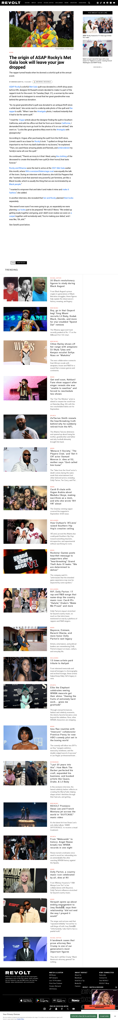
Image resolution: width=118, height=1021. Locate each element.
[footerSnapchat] (56, 1010)
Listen (40, 2)
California (66, 123)
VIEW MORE (97, 67)
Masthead (78, 978)
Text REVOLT (104, 981)
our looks (21, 210)
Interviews (54, 762)
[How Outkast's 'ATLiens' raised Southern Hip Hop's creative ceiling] (25, 531)
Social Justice (49, 2)
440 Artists (53, 989)
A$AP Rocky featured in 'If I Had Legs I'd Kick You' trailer (97, 36)
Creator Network (55, 986)
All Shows (52, 975)
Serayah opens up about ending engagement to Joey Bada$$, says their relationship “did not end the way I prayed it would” (63, 908)
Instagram (98, 3)
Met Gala (33, 87)
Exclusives (59, 2)
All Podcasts (53, 978)
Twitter (111, 3)
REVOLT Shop (104, 983)
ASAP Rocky (21, 263)
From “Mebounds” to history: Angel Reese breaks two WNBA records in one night (61, 843)
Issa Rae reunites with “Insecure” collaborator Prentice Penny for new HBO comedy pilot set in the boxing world (63, 734)
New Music (54, 308)
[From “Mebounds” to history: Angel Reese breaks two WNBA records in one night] (25, 848)
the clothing (61, 156)
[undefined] (97, 25)
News (66, 2)
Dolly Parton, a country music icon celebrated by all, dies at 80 (62, 874)
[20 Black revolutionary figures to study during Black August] (25, 289)
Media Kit (78, 983)
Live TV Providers (55, 981)
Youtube (114, 3)
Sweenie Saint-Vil (17, 82)
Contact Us (103, 978)
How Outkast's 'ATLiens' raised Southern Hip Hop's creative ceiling (63, 525)
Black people (15, 184)
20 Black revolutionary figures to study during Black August (62, 283)
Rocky (37, 141)
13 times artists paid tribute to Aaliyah (61, 662)
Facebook (107, 3)
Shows (27, 2)
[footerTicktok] (50, 1010)
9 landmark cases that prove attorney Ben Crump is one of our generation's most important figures (62, 946)
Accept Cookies (104, 1016)
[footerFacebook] (62, 1010)
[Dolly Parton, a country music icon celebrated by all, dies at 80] (25, 880)
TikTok (101, 3)
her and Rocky (49, 198)
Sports (53, 415)
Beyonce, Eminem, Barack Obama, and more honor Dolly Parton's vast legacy (61, 634)
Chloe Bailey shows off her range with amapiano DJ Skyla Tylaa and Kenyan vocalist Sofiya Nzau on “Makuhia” (63, 349)
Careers (77, 986)
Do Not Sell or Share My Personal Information (84, 1016)
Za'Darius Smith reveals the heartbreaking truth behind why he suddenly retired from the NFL (63, 422)
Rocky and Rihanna (17, 168)
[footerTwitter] (68, 1010)
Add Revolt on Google (43, 81)
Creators (73, 2)
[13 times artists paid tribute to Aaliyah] (25, 669)
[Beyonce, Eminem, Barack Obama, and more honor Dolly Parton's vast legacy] (25, 639)
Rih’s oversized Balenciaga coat (40, 171)
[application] (99, 999)
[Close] (115, 1016)
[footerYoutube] (73, 1010)
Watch (34, 2)
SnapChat (104, 3)
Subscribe (82, 2)
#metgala (41, 111)
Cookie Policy (20, 1019)
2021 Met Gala (58, 168)
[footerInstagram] (44, 1010)
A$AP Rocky (14, 87)
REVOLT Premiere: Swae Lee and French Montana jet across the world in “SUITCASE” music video (63, 811)
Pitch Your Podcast (55, 983)
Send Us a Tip (79, 981)
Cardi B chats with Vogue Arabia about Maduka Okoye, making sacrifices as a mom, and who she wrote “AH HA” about (63, 496)
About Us (78, 975)
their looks (68, 198)
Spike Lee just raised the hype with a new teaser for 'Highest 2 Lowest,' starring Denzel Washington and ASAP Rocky (97, 61)
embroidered (63, 148)
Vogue (22, 120)
